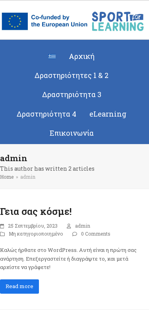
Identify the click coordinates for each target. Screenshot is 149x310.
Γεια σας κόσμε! (36, 211)
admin (82, 225)
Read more (19, 286)
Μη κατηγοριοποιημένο (36, 233)
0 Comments (95, 233)
